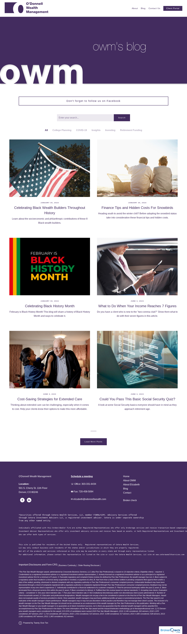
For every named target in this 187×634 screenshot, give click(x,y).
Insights (96, 130)
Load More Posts (93, 442)
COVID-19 (81, 130)
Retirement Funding (131, 130)
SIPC (103, 515)
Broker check (130, 500)
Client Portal (172, 8)
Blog (143, 8)
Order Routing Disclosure (88, 565)
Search (122, 118)
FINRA (96, 515)
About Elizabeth (131, 484)
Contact (127, 492)
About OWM (129, 480)
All (46, 130)
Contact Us (154, 8)
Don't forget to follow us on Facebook (93, 100)
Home (126, 476)
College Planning (61, 130)
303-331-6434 (89, 484)
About (135, 8)
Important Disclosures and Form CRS (38, 564)
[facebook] (22, 500)
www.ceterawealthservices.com (170, 555)
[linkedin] (29, 500)
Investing (110, 130)
